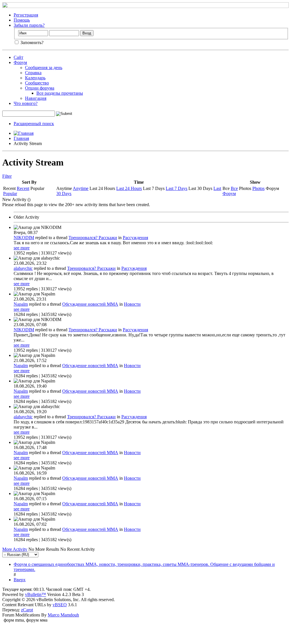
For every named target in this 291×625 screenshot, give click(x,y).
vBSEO (60, 604)
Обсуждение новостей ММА (90, 304)
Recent (23, 188)
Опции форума (39, 88)
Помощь (22, 20)
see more (22, 247)
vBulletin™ (35, 594)
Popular (10, 193)
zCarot (27, 609)
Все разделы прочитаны (59, 93)
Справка (33, 72)
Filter (7, 176)
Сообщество (37, 82)
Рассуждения (135, 237)
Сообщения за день (43, 67)
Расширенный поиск (34, 123)
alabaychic (23, 268)
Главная (21, 138)
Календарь (35, 77)
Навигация (35, 98)
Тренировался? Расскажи (92, 237)
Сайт (18, 57)
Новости (132, 304)
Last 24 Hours (129, 188)
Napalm (21, 304)
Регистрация (26, 15)
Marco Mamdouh (63, 614)
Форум (20, 62)
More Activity (14, 549)
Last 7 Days (176, 188)
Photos (258, 188)
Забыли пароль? (29, 25)
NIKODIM (24, 237)
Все (234, 188)
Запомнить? (31, 42)
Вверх (20, 579)
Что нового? (26, 103)
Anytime (80, 188)
